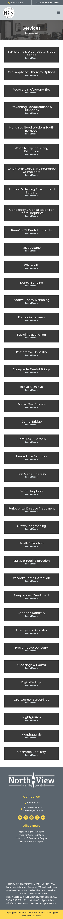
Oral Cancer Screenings (31, 700)
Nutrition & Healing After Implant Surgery (31, 190)
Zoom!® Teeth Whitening (31, 300)
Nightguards (31, 717)
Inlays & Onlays (31, 387)
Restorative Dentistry (31, 352)
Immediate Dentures (31, 456)
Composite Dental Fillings (31, 369)
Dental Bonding (31, 283)
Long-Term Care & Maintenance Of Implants (31, 170)
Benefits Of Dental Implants (31, 230)
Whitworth (31, 265)
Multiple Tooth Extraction (31, 561)
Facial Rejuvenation (31, 335)
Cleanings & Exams (31, 665)
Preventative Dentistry (31, 648)
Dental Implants (31, 491)
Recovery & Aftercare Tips (32, 90)
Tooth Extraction (31, 543)
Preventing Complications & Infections (31, 108)
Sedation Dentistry (31, 613)
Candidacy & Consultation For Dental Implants (31, 211)
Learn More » (31, 58)
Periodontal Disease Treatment (31, 508)
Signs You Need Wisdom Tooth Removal (31, 129)
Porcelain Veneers (31, 317)
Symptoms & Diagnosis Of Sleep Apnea (31, 53)
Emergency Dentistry (31, 630)
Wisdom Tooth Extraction (31, 578)
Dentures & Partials (31, 439)
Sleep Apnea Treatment (31, 595)
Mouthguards (32, 734)
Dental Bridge (31, 422)
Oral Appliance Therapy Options (31, 72)
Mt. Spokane (31, 248)
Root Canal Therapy (31, 474)
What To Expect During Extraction (31, 149)
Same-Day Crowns (31, 404)
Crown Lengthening (31, 526)
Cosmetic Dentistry (31, 752)
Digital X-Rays (31, 682)
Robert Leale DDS (39, 912)
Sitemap (37, 915)
